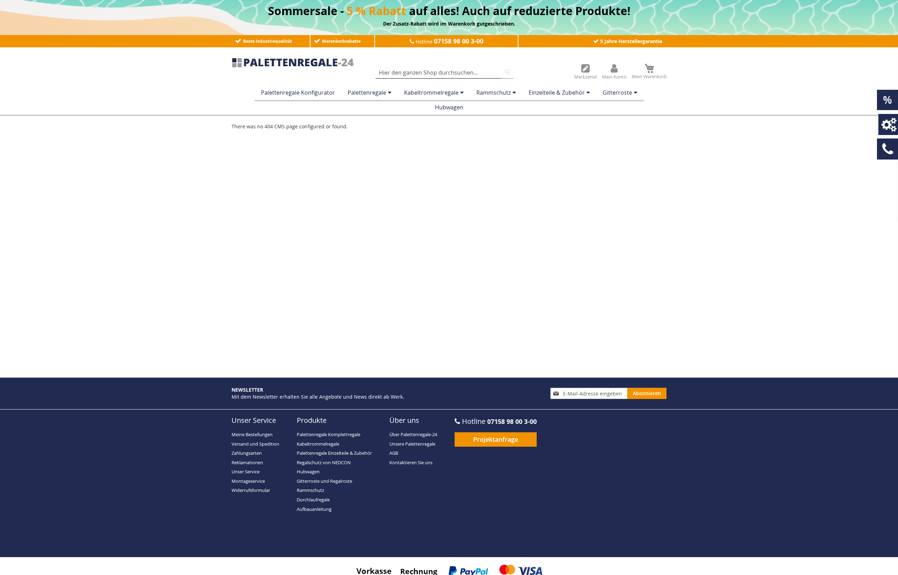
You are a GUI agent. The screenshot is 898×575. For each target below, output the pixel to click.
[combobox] (444, 72)
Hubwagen (308, 471)
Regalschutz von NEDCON (324, 462)
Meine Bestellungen (252, 434)
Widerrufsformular (251, 490)
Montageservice (248, 481)
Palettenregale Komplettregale (328, 434)
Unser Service (246, 471)
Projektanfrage (495, 439)
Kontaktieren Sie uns (411, 462)
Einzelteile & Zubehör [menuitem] (557, 92)
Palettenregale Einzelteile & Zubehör (334, 453)
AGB (393, 453)
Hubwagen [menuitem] (449, 107)
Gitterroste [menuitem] (617, 92)
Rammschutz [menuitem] (493, 92)
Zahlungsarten (247, 453)
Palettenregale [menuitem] (367, 92)
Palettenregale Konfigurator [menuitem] (298, 92)
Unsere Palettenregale (412, 444)
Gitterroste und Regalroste (324, 481)
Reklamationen (247, 462)
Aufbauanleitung (314, 509)
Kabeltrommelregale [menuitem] (431, 92)
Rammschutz (310, 490)
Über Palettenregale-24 (413, 434)
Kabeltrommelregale (318, 444)
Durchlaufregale (313, 499)
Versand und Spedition (255, 444)
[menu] (449, 100)
